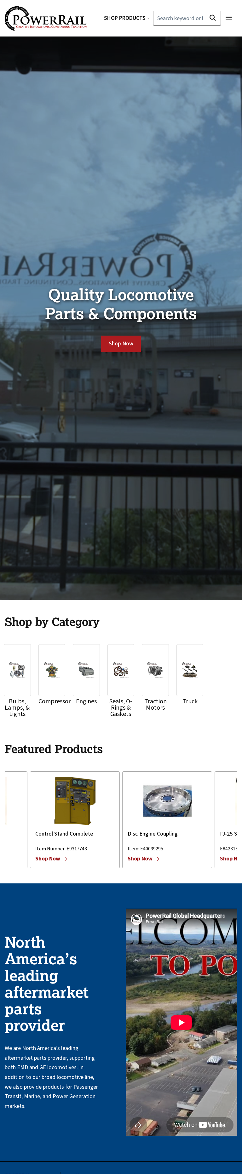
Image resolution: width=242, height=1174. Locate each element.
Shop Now (121, 344)
